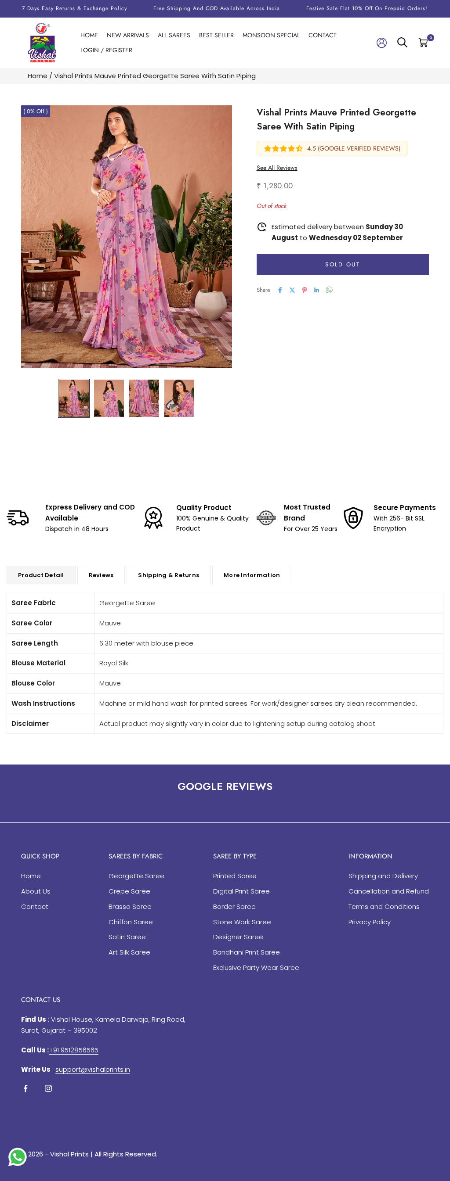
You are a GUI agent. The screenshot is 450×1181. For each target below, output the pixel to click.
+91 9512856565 (73, 1050)
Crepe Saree (129, 891)
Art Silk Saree (129, 952)
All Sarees (174, 35)
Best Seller (216, 35)
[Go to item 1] (74, 398)
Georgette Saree (136, 875)
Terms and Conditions (384, 906)
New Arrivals (128, 35)
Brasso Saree (130, 906)
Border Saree (234, 906)
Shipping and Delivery (383, 875)
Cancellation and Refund (388, 891)
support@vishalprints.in (92, 1069)
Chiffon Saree (131, 921)
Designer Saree (238, 936)
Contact (322, 35)
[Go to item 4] (179, 398)
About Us (36, 891)
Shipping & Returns (168, 575)
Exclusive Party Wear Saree (256, 967)
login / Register (106, 50)
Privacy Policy (369, 921)
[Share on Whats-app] (329, 290)
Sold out (342, 264)
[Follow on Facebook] (25, 1088)
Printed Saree (235, 875)
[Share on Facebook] (279, 290)
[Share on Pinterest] (304, 290)
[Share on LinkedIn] (316, 290)
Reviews (101, 575)
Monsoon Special (271, 35)
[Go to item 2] (109, 398)
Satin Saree (127, 936)
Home (89, 35)
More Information (252, 575)
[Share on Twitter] (292, 290)
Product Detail (41, 575)
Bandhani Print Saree (246, 952)
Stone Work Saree (242, 921)
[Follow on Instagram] (48, 1088)
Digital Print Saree (241, 891)
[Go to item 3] (144, 398)
